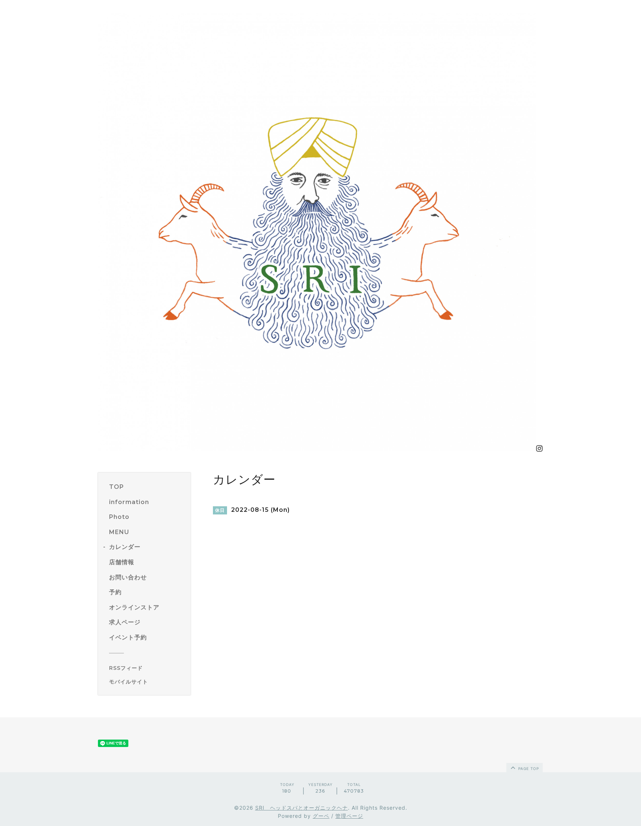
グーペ (321, 816)
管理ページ (349, 816)
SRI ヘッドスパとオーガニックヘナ (301, 807)
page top (528, 768)
